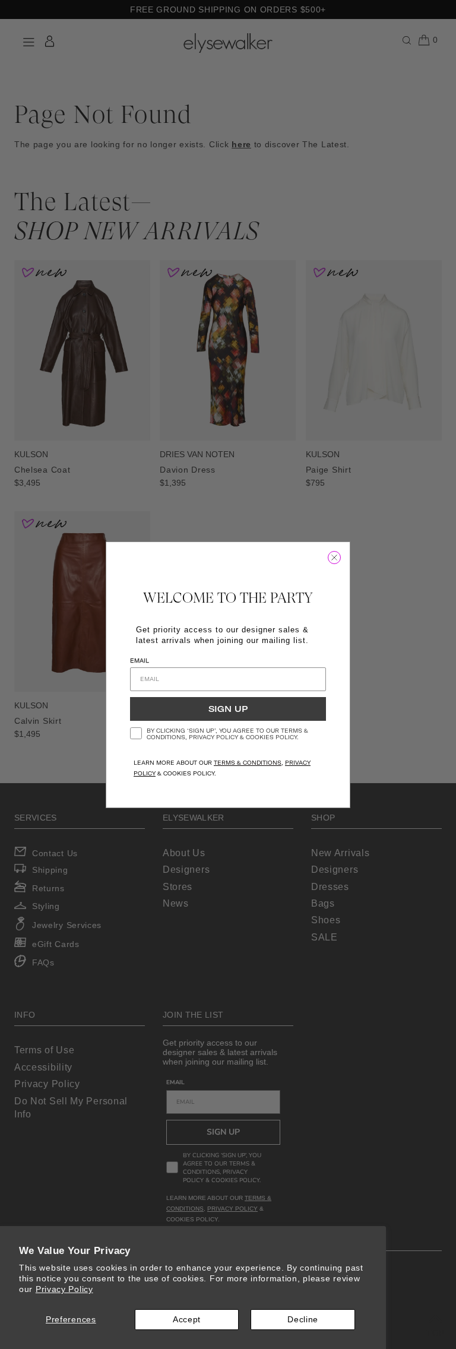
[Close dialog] (334, 557)
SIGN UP (228, 709)
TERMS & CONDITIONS (247, 762)
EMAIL (139, 660)
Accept (187, 1319)
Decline (302, 1319)
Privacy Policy (64, 1289)
